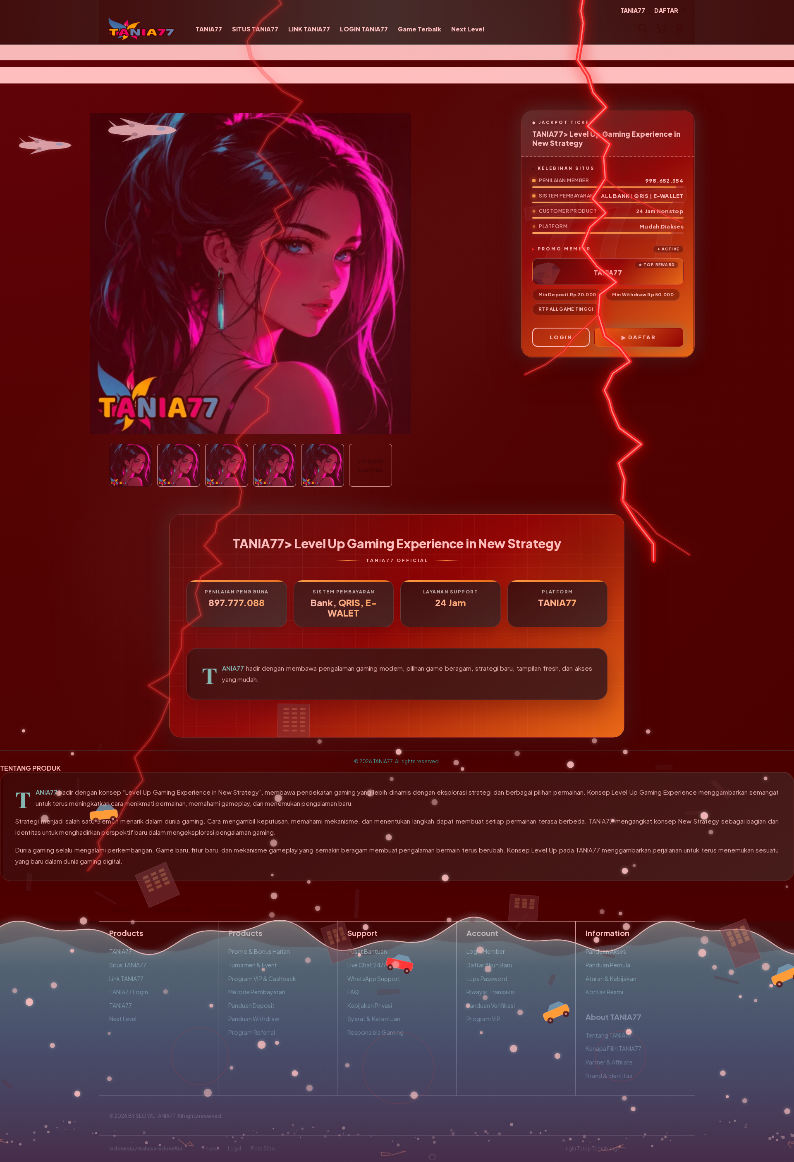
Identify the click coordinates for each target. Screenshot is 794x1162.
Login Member (485, 951)
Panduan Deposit (251, 1005)
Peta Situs (263, 1148)
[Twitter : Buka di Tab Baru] (648, 1149)
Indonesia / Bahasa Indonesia (145, 1148)
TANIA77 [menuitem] (632, 10)
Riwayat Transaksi (490, 991)
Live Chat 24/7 (366, 965)
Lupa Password (486, 978)
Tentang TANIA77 (609, 1035)
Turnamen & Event (252, 965)
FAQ (353, 991)
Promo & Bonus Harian (259, 951)
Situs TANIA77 (127, 965)
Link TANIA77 (126, 978)
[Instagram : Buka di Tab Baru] (664, 1149)
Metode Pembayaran (256, 991)
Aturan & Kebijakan (611, 978)
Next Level (122, 1018)
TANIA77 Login (128, 991)
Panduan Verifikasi (490, 1005)
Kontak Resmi (604, 991)
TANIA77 (233, 668)
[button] (661, 28)
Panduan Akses (606, 951)
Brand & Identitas (609, 1075)
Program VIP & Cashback (262, 978)
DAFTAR (642, 337)
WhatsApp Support (373, 978)
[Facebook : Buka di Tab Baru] (631, 1149)
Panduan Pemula (608, 965)
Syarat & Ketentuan (373, 1018)
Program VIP (483, 1018)
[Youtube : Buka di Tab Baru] (680, 1149)
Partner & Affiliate (609, 1062)
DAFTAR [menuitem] (666, 10)
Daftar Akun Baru (489, 965)
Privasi (210, 1148)
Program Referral (251, 1032)
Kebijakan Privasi (369, 1005)
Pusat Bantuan (367, 951)
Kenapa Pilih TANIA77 (613, 1048)
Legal (234, 1148)
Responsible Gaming (375, 1032)
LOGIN (561, 337)
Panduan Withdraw (253, 1018)
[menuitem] (209, 29)
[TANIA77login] (141, 28)
